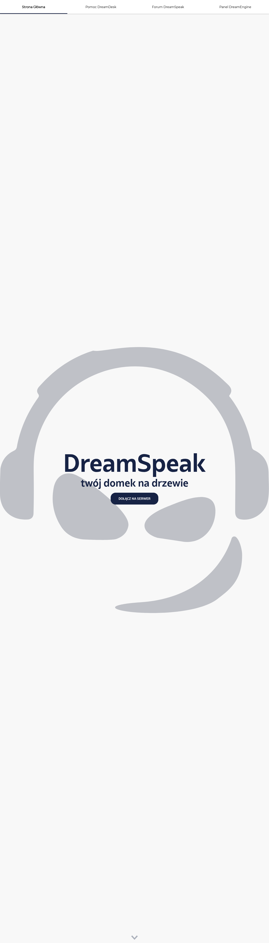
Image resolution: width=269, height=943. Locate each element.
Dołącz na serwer (134, 499)
